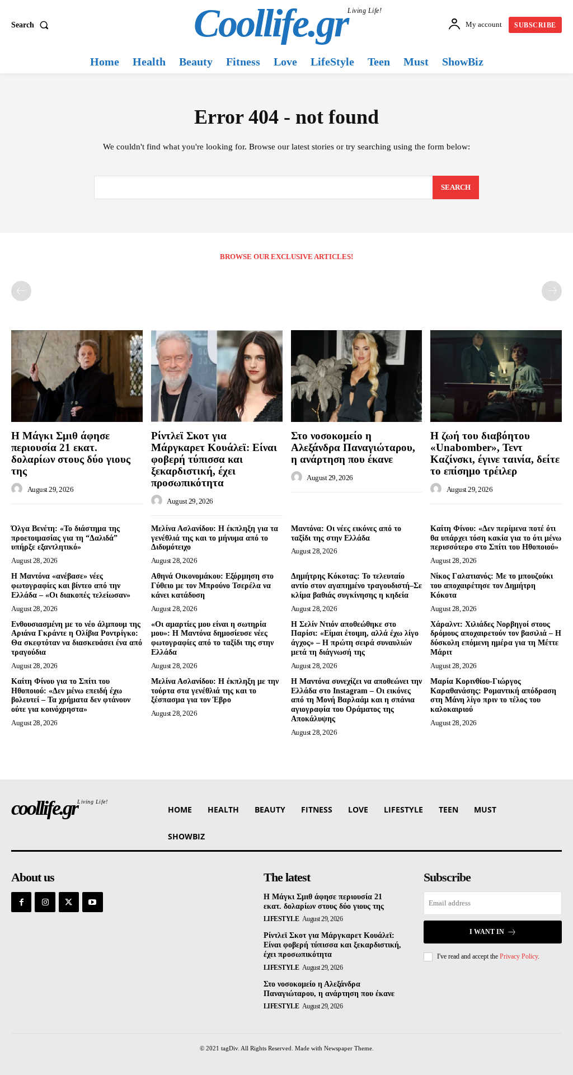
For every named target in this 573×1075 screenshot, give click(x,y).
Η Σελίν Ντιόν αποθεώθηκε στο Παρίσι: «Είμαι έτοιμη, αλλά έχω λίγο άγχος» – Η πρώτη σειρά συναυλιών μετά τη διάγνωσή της (355, 638)
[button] (32, 25)
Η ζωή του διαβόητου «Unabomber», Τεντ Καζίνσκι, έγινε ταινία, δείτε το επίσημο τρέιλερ (495, 453)
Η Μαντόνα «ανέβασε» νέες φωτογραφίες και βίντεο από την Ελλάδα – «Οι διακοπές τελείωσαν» (70, 585)
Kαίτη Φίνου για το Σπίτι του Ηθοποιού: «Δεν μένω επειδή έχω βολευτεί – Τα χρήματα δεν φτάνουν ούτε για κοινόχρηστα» (70, 695)
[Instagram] (45, 902)
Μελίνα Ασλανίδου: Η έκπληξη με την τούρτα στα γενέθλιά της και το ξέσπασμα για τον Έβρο (215, 691)
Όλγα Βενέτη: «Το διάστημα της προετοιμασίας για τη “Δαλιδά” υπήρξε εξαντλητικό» (65, 538)
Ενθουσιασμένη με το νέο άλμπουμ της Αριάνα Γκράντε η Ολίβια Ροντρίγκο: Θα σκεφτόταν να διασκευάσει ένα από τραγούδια (76, 638)
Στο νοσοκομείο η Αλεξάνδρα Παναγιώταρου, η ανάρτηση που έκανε (353, 447)
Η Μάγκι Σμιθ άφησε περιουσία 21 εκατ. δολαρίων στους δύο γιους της (70, 453)
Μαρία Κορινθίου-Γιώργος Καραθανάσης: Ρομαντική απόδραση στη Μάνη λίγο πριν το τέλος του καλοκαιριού (493, 695)
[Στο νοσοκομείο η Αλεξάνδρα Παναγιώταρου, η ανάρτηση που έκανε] (356, 376)
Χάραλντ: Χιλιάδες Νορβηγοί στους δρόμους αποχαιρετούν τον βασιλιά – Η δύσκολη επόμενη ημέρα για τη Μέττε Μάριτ (495, 638)
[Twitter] (69, 902)
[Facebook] (21, 902)
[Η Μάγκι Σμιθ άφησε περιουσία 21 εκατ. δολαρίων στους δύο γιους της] (77, 376)
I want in (486, 932)
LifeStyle (281, 919)
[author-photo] (18, 489)
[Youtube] (92, 902)
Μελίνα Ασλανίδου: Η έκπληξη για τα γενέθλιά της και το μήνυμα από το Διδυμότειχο (214, 538)
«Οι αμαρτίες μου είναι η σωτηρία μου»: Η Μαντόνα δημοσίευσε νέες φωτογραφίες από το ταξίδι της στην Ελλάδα (212, 638)
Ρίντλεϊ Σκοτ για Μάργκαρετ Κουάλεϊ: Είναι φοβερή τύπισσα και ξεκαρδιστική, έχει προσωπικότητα (214, 459)
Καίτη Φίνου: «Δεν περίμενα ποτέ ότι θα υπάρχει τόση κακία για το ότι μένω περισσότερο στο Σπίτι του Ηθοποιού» (495, 538)
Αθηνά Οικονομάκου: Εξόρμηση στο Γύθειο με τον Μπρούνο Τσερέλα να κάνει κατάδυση (212, 585)
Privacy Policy (519, 956)
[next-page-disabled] (552, 291)
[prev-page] (21, 291)
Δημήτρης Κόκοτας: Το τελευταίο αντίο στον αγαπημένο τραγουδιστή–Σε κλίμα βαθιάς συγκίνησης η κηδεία (356, 585)
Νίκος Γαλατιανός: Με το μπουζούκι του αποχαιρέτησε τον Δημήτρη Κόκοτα (491, 585)
